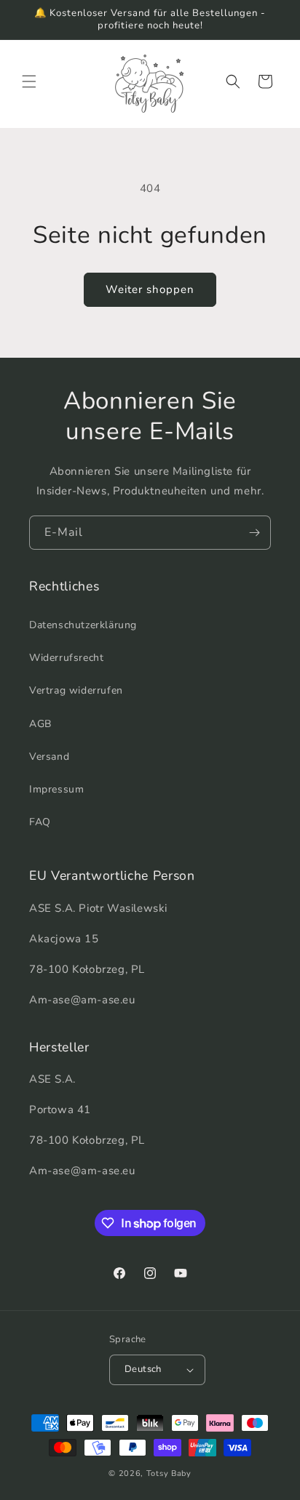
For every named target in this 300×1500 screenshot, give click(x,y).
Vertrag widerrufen (76, 690)
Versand (49, 756)
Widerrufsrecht (66, 658)
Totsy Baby (169, 1473)
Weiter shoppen (150, 289)
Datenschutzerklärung (83, 625)
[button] (29, 81)
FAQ (40, 822)
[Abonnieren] (254, 533)
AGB (40, 724)
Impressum (56, 789)
